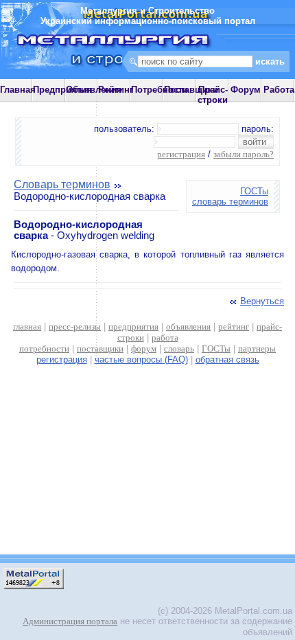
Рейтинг (115, 89)
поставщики (100, 348)
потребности (44, 348)
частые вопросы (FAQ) (141, 359)
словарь (179, 348)
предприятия (133, 326)
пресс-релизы (75, 326)
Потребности (159, 89)
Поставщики (191, 89)
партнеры (257, 348)
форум (143, 348)
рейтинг (233, 326)
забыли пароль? (243, 154)
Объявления (94, 89)
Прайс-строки (213, 94)
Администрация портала (70, 621)
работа (165, 337)
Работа (278, 89)
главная (27, 326)
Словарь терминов (62, 184)
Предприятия (62, 89)
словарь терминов (230, 201)
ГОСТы (254, 191)
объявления (188, 326)
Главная (18, 89)
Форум (246, 89)
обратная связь (227, 359)
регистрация (181, 154)
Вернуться (262, 301)
